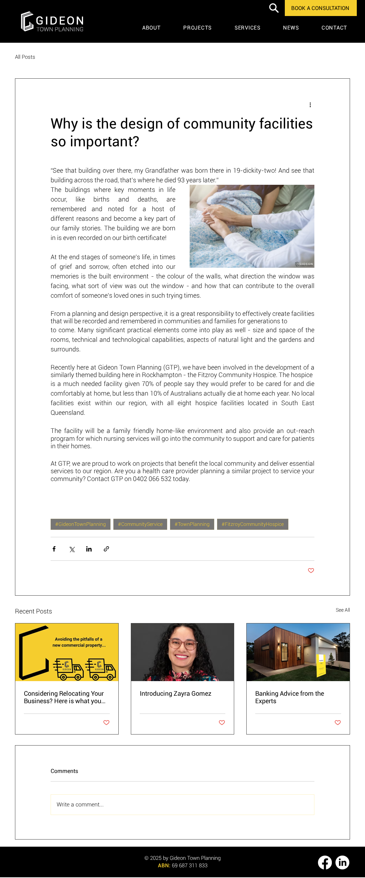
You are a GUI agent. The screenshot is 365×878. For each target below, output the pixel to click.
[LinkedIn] (342, 862)
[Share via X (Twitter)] (71, 548)
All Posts (25, 57)
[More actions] (310, 104)
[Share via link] (106, 548)
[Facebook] (325, 862)
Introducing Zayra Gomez (175, 693)
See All (343, 610)
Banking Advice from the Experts (289, 697)
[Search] (274, 8)
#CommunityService (140, 524)
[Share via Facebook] (54, 548)
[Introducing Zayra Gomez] (182, 652)
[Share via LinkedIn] (89, 548)
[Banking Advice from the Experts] (298, 652)
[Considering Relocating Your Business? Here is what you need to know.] (66, 652)
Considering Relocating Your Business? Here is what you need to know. (64, 697)
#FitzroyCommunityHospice (253, 524)
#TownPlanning (192, 524)
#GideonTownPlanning (80, 524)
